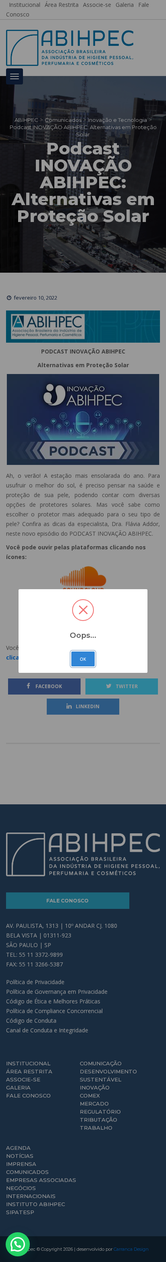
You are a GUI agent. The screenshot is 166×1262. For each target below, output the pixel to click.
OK (83, 659)
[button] (18, 1244)
